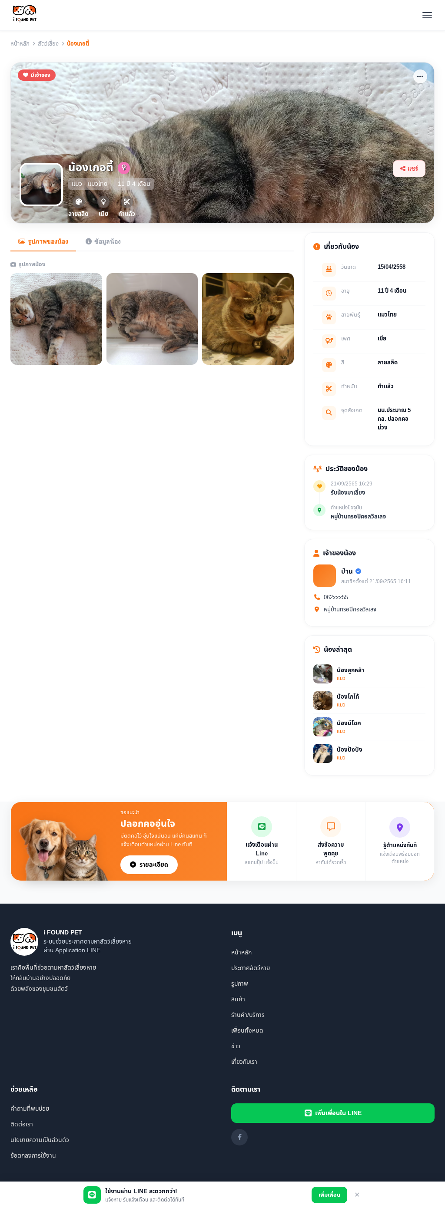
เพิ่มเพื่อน (329, 1195)
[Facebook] (239, 1137)
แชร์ (413, 168)
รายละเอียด (153, 864)
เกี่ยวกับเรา (244, 1061)
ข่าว (235, 1046)
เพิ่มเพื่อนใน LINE (338, 1113)
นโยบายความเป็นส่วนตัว (39, 1140)
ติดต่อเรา (21, 1124)
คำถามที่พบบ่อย (29, 1108)
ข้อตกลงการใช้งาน (33, 1155)
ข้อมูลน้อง (107, 241)
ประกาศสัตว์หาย (250, 968)
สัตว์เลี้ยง (48, 44)
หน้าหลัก (20, 44)
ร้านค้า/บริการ (248, 1015)
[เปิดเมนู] (427, 15)
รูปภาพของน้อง (48, 241)
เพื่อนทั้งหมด (247, 1030)
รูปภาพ (239, 983)
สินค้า (238, 999)
